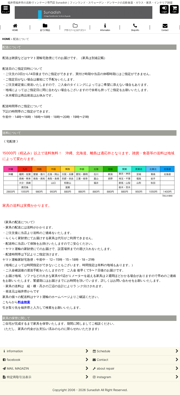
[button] (5, 9)
